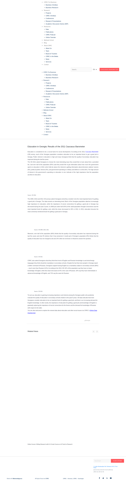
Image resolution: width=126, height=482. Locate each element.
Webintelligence (17, 478)
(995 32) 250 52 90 (99, 471)
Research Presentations (53, 21)
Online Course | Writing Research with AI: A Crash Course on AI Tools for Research (50, 444)
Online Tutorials (51, 37)
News (47, 59)
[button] (53, 69)
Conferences (50, 18)
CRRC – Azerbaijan (78, 478)
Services (48, 62)
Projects (48, 13)
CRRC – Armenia (67, 478)
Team (47, 51)
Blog (45, 43)
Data (47, 29)
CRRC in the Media (52, 56)
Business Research (52, 7)
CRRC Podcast (50, 35)
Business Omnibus (52, 5)
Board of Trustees (51, 54)
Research (47, 10)
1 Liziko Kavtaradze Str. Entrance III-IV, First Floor (105, 467)
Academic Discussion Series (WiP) (57, 24)
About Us (49, 48)
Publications (49, 32)
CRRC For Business (50, 2)
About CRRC (48, 45)
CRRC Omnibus (51, 16)
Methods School (49, 40)
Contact (46, 64)
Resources (47, 26)
